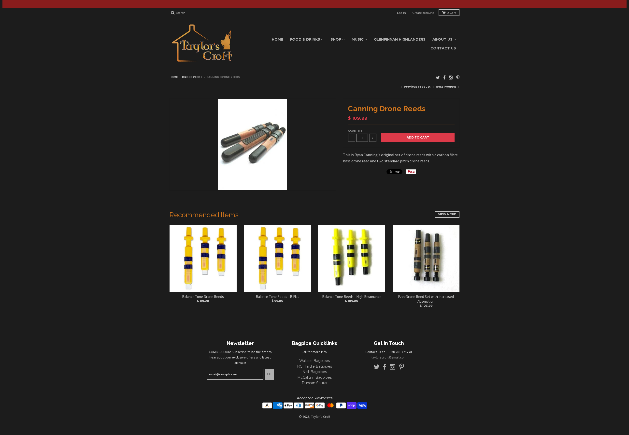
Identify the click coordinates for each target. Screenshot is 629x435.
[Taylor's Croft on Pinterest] (457, 77)
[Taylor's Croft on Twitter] (438, 77)
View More (447, 214)
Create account (423, 13)
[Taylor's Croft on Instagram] (451, 77)
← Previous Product (415, 86)
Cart (451, 13)
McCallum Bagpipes (314, 377)
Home (174, 77)
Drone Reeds (192, 77)
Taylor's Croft (320, 416)
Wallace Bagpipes (314, 360)
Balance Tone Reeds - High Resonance (351, 296)
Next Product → (447, 86)
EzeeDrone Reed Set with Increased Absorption (426, 299)
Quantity (355, 130)
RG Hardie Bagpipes (314, 366)
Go (269, 374)
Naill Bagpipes (314, 372)
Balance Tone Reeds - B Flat (277, 296)
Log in (401, 13)
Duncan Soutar (315, 383)
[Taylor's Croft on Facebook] (444, 77)
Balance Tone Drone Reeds (203, 296)
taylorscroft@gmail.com (388, 357)
